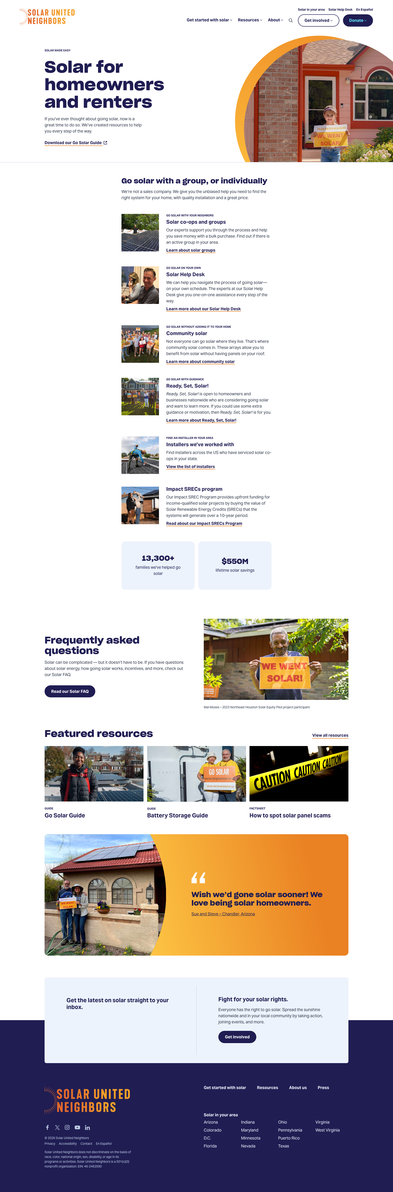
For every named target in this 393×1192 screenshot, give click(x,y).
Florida (210, 1146)
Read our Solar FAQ (70, 691)
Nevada (248, 1146)
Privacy (50, 1144)
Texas (283, 1146)
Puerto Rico (289, 1138)
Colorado (213, 1130)
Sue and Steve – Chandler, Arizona (223, 914)
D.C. (207, 1138)
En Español (364, 10)
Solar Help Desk (340, 10)
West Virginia (327, 1130)
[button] (290, 20)
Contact (86, 1144)
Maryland (249, 1130)
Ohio (282, 1122)
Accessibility (68, 1144)
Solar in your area (311, 10)
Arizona (211, 1122)
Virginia (322, 1122)
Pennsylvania (290, 1130)
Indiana (248, 1122)
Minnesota (250, 1138)
